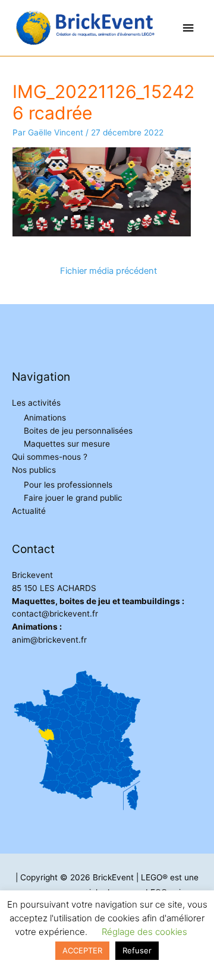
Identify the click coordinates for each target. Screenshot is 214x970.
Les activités (36, 402)
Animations (45, 417)
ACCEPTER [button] (82, 950)
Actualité (29, 511)
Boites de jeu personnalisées (78, 430)
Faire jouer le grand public (73, 498)
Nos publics (34, 470)
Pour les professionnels (68, 484)
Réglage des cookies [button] (144, 931)
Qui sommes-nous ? (49, 457)
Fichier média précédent (108, 271)
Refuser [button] (137, 950)
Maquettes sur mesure (67, 443)
